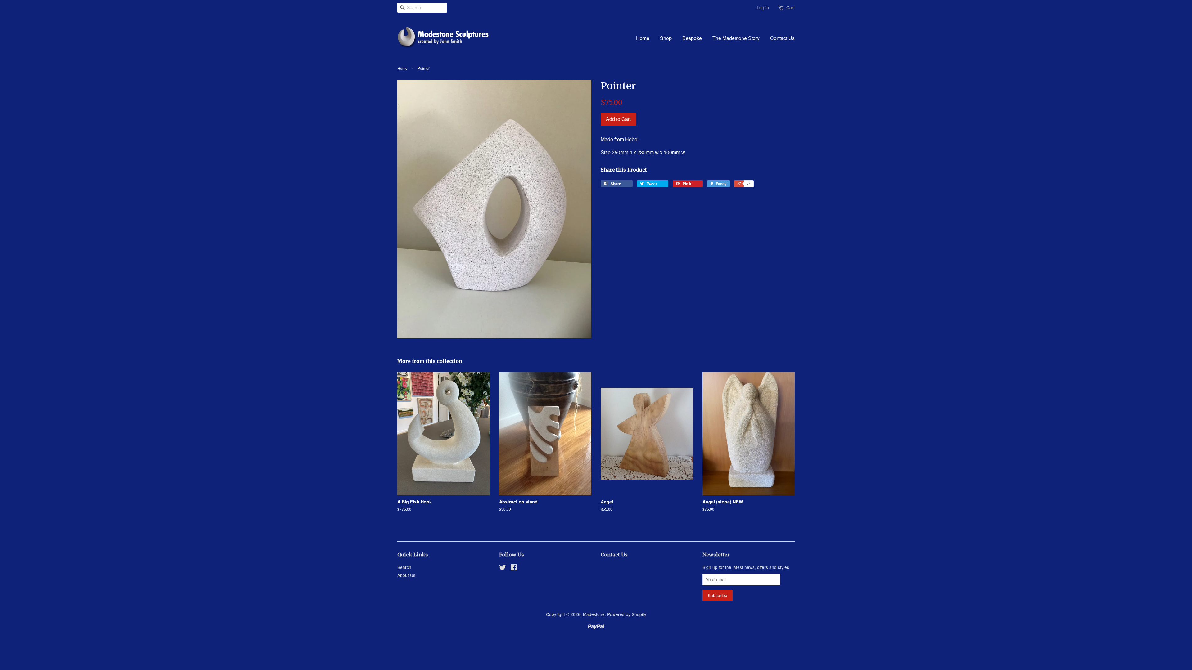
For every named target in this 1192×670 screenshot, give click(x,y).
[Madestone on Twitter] (502, 568)
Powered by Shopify (626, 614)
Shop (666, 38)
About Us (406, 575)
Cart (790, 7)
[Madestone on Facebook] (513, 568)
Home (642, 38)
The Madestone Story (736, 38)
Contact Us (782, 38)
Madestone (594, 614)
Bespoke (692, 38)
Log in (763, 7)
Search (404, 567)
